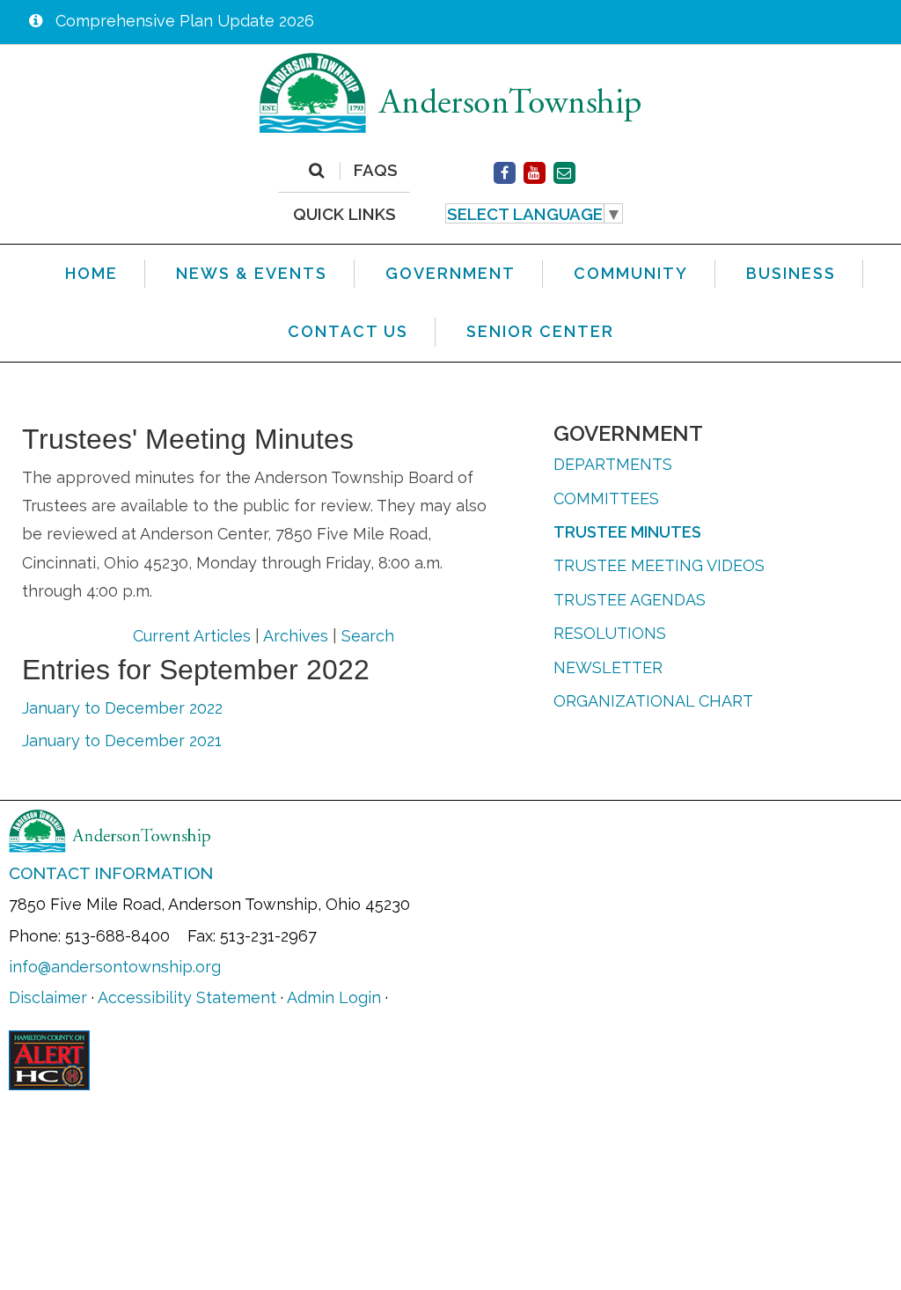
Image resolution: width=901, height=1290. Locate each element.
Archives (295, 636)
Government (628, 433)
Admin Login (334, 997)
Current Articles (192, 636)
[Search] (316, 171)
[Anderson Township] (450, 92)
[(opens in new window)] (505, 173)
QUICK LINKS (344, 213)
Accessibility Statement (187, 997)
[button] (534, 214)
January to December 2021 (122, 740)
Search (367, 636)
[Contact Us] (564, 173)
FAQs (376, 171)
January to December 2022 (122, 708)
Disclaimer (48, 997)
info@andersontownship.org (115, 966)
